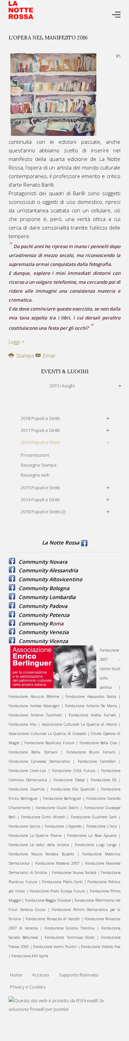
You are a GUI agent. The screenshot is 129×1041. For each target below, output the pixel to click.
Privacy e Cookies (27, 987)
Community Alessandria (48, 570)
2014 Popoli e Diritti (40, 499)
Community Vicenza (43, 641)
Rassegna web (35, 475)
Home (16, 975)
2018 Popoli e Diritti (40, 418)
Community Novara (43, 561)
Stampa (25, 355)
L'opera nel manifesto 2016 (48, 37)
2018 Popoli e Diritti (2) (43, 511)
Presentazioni (35, 455)
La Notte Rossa (60, 542)
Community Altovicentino (50, 579)
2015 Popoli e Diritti (40, 487)
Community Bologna (44, 588)
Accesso (40, 975)
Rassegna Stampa (38, 465)
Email (48, 355)
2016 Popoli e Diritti (40, 442)
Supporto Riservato (78, 975)
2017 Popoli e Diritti (40, 430)
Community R (36, 623)
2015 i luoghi (62, 386)
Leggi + (16, 341)
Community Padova (43, 606)
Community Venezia (44, 632)
